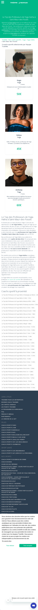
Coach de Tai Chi (7, 506)
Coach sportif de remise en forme (13, 459)
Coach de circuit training (11, 483)
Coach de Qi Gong (7, 511)
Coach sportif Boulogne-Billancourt (15, 435)
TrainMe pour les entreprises (12, 400)
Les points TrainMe (8, 407)
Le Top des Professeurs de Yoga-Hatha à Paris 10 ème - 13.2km (18, 362)
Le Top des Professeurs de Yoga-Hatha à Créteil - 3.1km (16, 298)
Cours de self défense (9, 464)
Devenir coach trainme (9, 402)
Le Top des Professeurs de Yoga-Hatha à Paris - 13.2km (16, 359)
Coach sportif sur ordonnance (13, 451)
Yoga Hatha (13, 33)
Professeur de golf (8, 481)
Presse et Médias (7, 414)
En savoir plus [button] (6, 541)
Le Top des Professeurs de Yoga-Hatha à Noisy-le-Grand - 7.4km (19, 311)
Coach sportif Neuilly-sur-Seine (13, 437)
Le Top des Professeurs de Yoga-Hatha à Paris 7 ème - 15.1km (18, 384)
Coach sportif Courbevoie (11, 444)
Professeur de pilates (9, 470)
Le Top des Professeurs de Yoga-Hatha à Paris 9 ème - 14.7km (18, 378)
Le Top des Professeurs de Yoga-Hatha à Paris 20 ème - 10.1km (18, 327)
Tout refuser (10, 545)
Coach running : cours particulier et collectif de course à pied (15, 478)
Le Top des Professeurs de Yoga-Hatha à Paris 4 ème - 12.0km (18, 343)
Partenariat (6, 416)
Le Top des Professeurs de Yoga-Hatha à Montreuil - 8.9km (17, 320)
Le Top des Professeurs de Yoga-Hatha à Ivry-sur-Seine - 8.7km (18, 317)
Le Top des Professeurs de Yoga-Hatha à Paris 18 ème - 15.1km (18, 387)
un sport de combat (14, 279)
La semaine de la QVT (9, 419)
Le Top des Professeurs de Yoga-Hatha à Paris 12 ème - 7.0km (18, 308)
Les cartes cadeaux (8, 404)
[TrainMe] (19, 2)
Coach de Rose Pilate (9, 509)
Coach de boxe (6, 462)
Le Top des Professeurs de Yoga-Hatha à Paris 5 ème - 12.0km (18, 346)
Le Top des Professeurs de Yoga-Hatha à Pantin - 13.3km (16, 365)
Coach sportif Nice (8, 432)
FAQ (2, 412)
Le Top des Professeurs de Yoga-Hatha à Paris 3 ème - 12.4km (18, 349)
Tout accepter (27, 545)
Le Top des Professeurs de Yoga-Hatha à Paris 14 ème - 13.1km (18, 355)
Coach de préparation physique (13, 486)
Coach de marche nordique (11, 502)
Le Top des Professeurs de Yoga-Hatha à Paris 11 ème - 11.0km (18, 333)
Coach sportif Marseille (10, 430)
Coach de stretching (9, 497)
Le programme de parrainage (12, 409)
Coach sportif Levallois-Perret (13, 439)
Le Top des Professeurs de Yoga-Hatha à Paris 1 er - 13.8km (17, 371)
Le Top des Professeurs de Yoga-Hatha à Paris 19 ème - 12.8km (18, 352)
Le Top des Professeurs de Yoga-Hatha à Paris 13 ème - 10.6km (18, 330)
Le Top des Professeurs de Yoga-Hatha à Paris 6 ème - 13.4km (18, 368)
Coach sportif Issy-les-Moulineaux (14, 442)
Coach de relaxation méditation (13, 499)
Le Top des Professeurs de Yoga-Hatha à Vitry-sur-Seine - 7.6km (18, 314)
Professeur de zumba (9, 495)
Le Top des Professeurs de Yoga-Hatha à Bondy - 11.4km (17, 336)
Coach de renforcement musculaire (14, 504)
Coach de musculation (9, 488)
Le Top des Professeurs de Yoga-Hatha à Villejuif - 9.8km (16, 324)
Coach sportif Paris (8, 425)
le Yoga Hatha (12, 23)
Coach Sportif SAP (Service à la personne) (16, 453)
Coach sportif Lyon (8, 427)
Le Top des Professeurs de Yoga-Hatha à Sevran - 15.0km (17, 381)
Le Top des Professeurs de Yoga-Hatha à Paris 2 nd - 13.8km (17, 375)
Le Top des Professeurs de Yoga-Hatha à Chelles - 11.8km (17, 339)
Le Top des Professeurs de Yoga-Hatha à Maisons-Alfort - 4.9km (18, 301)
